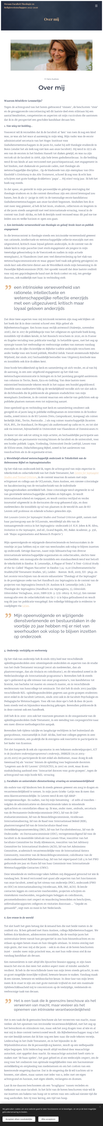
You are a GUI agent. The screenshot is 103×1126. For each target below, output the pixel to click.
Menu (96, 5)
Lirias (25, 605)
